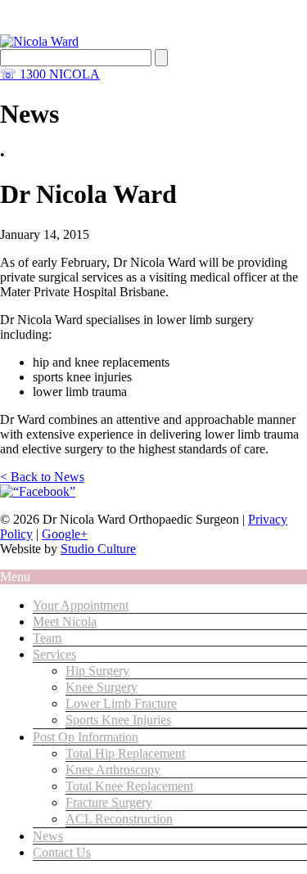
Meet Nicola (65, 621)
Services (54, 654)
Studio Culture (98, 549)
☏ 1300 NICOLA (50, 74)
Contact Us (62, 852)
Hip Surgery (97, 671)
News (48, 836)
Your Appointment (81, 605)
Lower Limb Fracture (121, 703)
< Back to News (42, 477)
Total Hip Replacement (125, 753)
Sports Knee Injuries (118, 720)
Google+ (65, 534)
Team (47, 638)
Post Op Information (85, 737)
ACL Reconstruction (119, 819)
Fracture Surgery (108, 802)
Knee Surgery (101, 687)
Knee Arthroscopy (112, 770)
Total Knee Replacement (129, 786)
